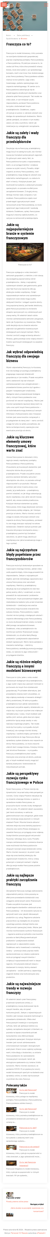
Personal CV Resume (19, 1233)
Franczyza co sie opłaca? (29, 1146)
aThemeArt (41, 1233)
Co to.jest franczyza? (28, 1090)
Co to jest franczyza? (28, 1109)
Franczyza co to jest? (28, 1127)
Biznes (24, 39)
